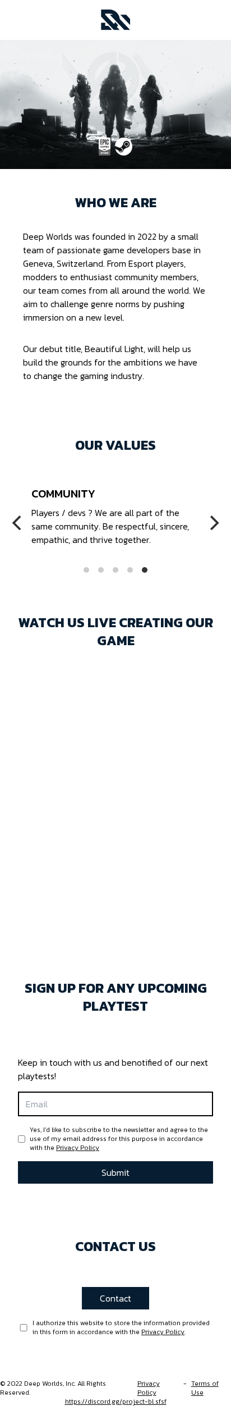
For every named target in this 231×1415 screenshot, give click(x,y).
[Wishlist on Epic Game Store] (104, 147)
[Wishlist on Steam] (124, 147)
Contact (115, 1298)
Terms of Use (205, 1388)
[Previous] (18, 522)
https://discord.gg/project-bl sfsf (116, 1401)
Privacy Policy (77, 1148)
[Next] (213, 522)
